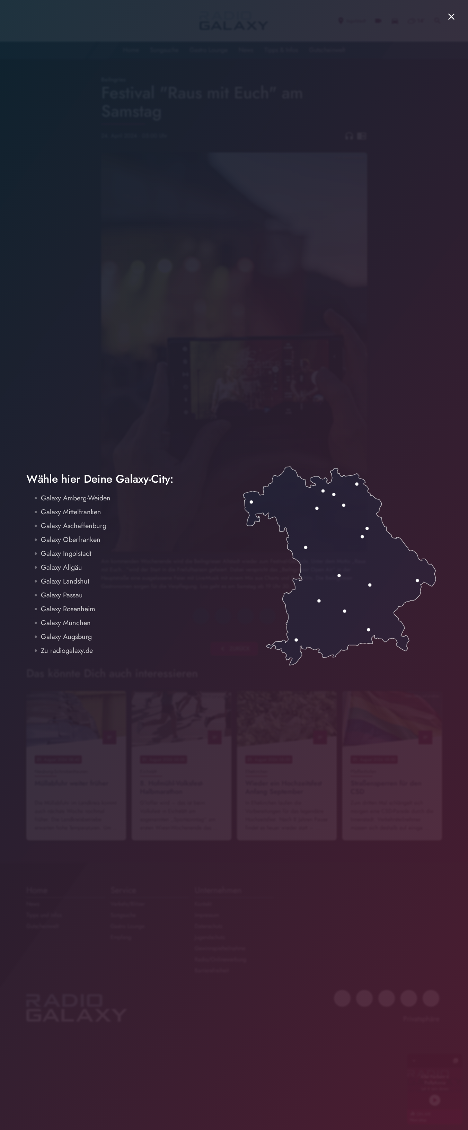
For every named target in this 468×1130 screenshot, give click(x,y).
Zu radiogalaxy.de (67, 651)
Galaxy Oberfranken (70, 540)
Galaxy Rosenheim (68, 609)
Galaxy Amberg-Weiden (76, 498)
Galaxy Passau (62, 595)
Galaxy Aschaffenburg (73, 526)
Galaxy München (66, 623)
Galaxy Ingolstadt (66, 554)
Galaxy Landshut (65, 581)
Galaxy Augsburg (66, 637)
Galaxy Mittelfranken (71, 512)
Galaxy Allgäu (61, 567)
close (451, 16)
